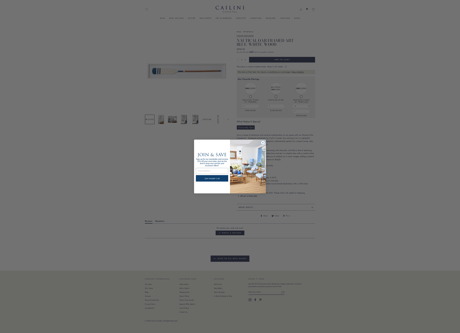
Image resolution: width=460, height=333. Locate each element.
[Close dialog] (263, 143)
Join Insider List (212, 178)
